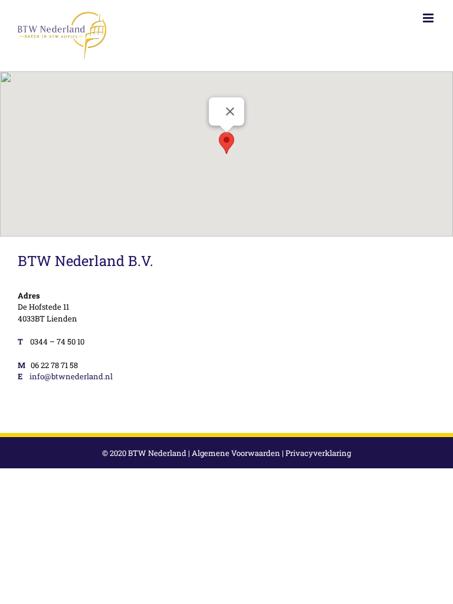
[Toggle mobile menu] (429, 18)
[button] (226, 143)
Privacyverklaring (318, 453)
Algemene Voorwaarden (236, 453)
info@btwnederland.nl (71, 376)
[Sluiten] (230, 111)
